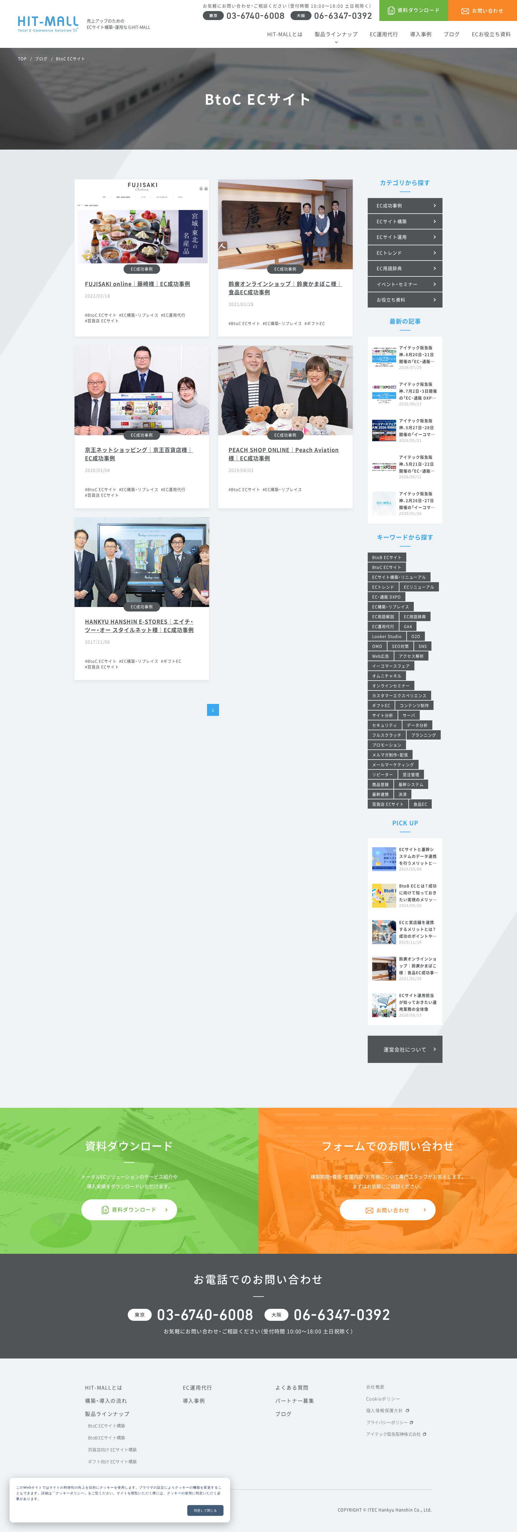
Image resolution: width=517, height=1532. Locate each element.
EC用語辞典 (415, 616)
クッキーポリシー (70, 1493)
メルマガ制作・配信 (390, 754)
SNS (423, 646)
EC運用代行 (174, 315)
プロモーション (387, 745)
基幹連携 (380, 794)
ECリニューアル (419, 587)
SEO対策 (400, 646)
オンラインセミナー (391, 685)
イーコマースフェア (391, 666)
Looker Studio (387, 636)
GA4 (408, 626)
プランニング (423, 735)
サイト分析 (382, 715)
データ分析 (417, 725)
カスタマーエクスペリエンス (399, 695)
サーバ (409, 715)
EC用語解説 (383, 616)
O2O (415, 636)
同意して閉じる (205, 1510)
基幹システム (411, 784)
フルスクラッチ (387, 735)
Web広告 (380, 656)
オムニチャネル (387, 675)
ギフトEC (316, 323)
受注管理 (411, 774)
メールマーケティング (393, 764)
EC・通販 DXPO (386, 597)
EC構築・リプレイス (140, 315)
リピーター (382, 774)
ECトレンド (383, 587)
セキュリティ (384, 725)
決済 (403, 794)
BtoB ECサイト (387, 557)
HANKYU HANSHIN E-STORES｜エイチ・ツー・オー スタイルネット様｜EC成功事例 (139, 625)
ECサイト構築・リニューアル (399, 577)
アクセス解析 (411, 656)
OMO (377, 646)
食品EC (420, 804)
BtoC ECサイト (102, 315)
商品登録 (380, 784)
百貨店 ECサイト (103, 320)
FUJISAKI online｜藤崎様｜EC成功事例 (137, 284)
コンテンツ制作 (414, 705)
